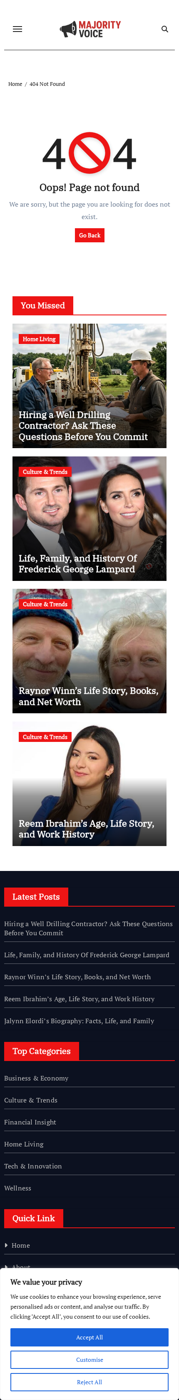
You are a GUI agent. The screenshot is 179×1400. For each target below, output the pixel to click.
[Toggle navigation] (17, 29)
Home (21, 1245)
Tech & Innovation (33, 1166)
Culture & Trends (45, 472)
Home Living (39, 339)
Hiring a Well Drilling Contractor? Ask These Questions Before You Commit (83, 425)
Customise (89, 1359)
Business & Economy (36, 1078)
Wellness (18, 1188)
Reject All (89, 1382)
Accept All (89, 1337)
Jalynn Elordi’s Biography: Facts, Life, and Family (79, 1020)
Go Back (89, 235)
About (21, 1267)
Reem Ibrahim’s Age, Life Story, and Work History (86, 828)
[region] (89, 1334)
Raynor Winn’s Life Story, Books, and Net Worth (89, 695)
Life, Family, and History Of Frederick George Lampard (78, 563)
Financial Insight (30, 1122)
